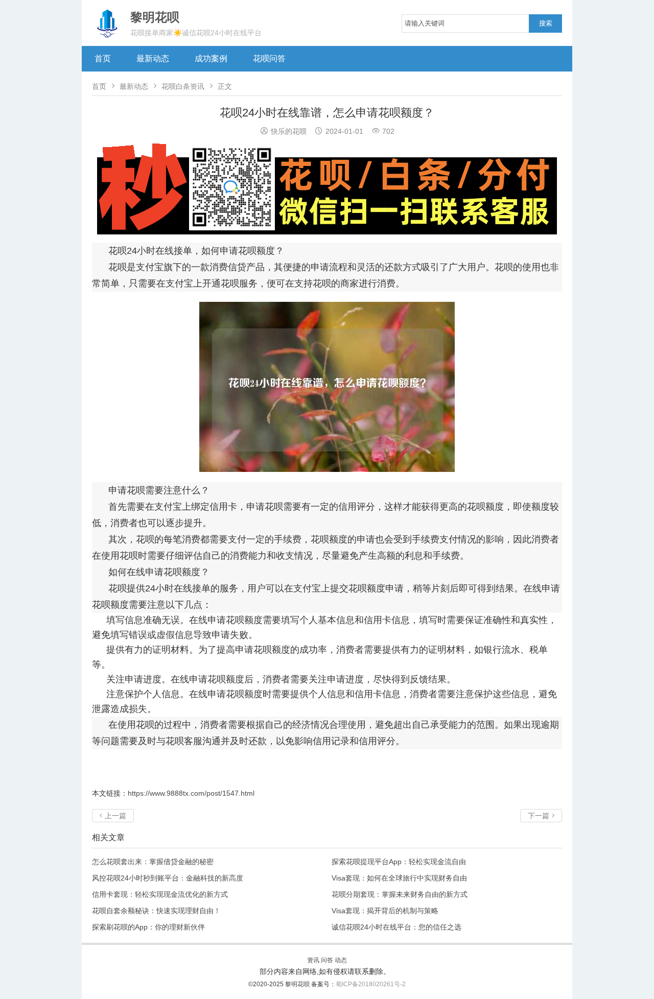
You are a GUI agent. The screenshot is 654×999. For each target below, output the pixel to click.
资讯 (313, 960)
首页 (103, 58)
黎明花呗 (298, 984)
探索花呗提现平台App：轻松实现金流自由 (399, 862)
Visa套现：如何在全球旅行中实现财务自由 (399, 878)
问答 (327, 960)
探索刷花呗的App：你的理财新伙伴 (148, 927)
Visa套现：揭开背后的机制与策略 (385, 911)
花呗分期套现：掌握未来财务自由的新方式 (400, 894)
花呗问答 (269, 58)
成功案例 (211, 58)
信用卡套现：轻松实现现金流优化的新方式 (160, 894)
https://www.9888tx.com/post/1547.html (191, 793)
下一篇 (541, 816)
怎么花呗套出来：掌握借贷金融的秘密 (153, 862)
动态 (341, 960)
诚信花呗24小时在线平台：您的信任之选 (396, 927)
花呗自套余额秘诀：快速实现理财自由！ (156, 911)
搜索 (545, 23)
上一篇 (113, 816)
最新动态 (152, 58)
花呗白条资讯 (182, 86)
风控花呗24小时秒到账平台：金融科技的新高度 (167, 878)
